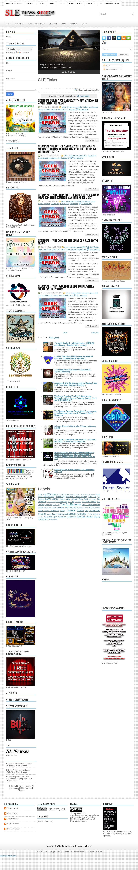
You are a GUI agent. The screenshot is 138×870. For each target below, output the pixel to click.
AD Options (53, 24)
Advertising (60, 497)
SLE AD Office (19, 24)
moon (40, 250)
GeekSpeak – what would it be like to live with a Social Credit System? (66, 287)
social (56, 295)
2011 (54, 494)
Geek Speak (94, 247)
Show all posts (83, 96)
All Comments (111, 70)
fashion (80, 510)
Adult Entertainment (46, 497)
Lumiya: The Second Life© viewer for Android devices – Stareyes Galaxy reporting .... (73, 357)
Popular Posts (109, 55)
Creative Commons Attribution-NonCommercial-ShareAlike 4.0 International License (83, 819)
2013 (63, 494)
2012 (58, 494)
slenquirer (62, 517)
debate (86, 107)
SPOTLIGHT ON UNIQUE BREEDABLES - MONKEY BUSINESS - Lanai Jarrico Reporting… (75, 440)
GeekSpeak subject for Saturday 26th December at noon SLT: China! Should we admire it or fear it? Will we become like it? (68, 149)
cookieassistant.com (8, 856)
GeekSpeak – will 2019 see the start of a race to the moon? (68, 242)
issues (40, 109)
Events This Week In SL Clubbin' (19, 764)
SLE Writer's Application (109, 4)
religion (54, 109)
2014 (67, 494)
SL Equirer (92, 499)
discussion (70, 201)
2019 (78, 494)
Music (51, 4)
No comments (83, 109)
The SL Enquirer (64, 158)
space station (66, 250)
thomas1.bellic (53, 519)
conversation (78, 107)
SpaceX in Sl (55, 505)
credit (73, 293)
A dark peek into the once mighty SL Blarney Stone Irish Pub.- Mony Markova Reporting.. (75, 384)
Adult (98, 494)
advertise (72, 507)
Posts (107, 66)
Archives (123, 55)
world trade (74, 204)
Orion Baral (83, 499)
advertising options (82, 507)
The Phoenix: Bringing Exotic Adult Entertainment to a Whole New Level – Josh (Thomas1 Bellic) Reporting (75, 413)
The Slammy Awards (50, 507)
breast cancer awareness (48, 511)
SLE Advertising (61, 502)
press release (43, 158)
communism (73, 156)
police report (63, 514)
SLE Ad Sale (51, 502)
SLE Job (71, 502)
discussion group (75, 247)
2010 (49, 494)
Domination (83, 156)
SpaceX (48, 505)
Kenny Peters (12, 813)
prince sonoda (93, 514)
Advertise (91, 4)
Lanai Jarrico (51, 499)
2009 (44, 494)
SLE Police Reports (89, 502)
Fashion (41, 4)
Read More (92, 140)
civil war (69, 107)
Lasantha (66, 852)
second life (61, 109)
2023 (86, 494)
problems (47, 109)
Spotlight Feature (14, 4)
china (64, 107)
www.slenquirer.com (78, 250)
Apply (64, 24)
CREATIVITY (47, 64)
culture (78, 293)
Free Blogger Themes (77, 852)
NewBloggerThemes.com (94, 852)
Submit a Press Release (36, 24)
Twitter (84, 24)
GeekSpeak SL (47, 295)
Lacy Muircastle (13, 819)
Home (8, 24)
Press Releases (75, 4)
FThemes (46, 852)
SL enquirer (70, 109)
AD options (91, 494)
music (42, 513)
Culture (30, 4)
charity (62, 511)
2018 (75, 494)
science (47, 204)
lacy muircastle (92, 510)
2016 (71, 494)
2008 (40, 494)
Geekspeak (93, 107)
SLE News (78, 502)
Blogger (21, 790)
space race (56, 250)
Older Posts (95, 332)
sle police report (50, 517)
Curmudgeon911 (13, 808)
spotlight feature (85, 516)
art (90, 507)
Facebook (73, 24)
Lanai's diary (65, 499)
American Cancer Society (76, 497)
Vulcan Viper (64, 204)
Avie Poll (92, 497)
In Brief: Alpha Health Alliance (18, 770)
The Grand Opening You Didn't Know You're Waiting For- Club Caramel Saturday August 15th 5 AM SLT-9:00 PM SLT (75, 398)
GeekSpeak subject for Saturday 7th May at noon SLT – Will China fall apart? (68, 102)
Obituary (74, 499)
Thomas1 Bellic (63, 507)
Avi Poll (61, 4)
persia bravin (52, 514)
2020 (82, 494)
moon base (47, 250)
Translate (25, 53)
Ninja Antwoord (13, 824)
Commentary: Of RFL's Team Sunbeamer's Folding (17, 778)
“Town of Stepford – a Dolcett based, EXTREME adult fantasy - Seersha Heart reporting (74, 344)
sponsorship (71, 517)
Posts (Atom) (54, 338)
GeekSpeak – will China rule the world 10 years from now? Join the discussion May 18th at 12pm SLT (68, 196)
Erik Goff (78, 201)
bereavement (96, 507)
